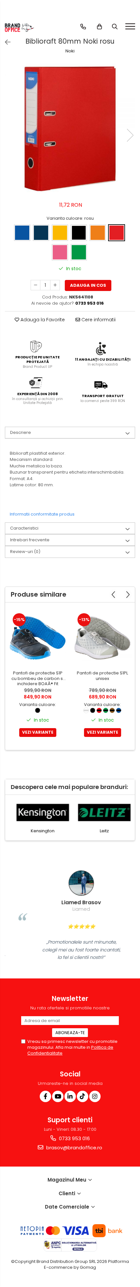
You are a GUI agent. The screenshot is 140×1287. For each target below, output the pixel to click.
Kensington (39, 831)
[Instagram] (95, 1096)
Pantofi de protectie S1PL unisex (102, 676)
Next (130, 135)
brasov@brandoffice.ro (73, 1147)
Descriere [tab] (20, 432)
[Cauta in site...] (114, 26)
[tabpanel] (70, 128)
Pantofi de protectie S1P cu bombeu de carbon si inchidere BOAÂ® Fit (37, 679)
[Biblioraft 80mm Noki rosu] (70, 128)
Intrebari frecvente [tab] (29, 540)
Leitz (100, 831)
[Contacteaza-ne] (83, 26)
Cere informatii (98, 319)
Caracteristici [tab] (24, 528)
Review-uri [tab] (25, 551)
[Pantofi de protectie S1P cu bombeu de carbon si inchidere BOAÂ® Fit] (37, 638)
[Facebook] (45, 1096)
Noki (70, 51)
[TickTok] (82, 1096)
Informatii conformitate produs (42, 514)
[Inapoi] (5, 42)
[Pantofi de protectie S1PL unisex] (102, 638)
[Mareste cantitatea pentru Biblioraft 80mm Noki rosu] (55, 285)
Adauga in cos (88, 285)
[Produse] (131, 28)
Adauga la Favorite (42, 319)
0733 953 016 (74, 1138)
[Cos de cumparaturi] (99, 26)
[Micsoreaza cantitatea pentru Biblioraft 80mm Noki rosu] (35, 285)
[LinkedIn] (70, 1096)
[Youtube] (57, 1096)
